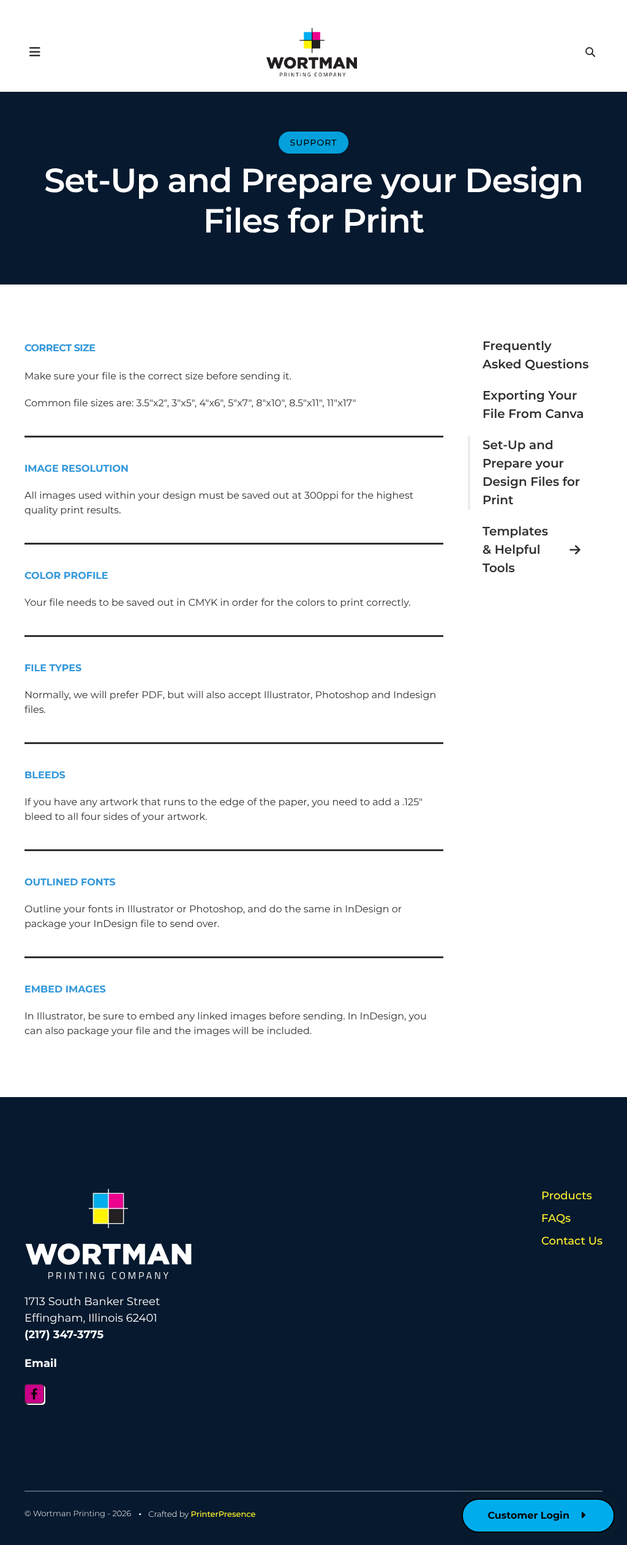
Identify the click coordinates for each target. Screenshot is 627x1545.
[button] (34, 52)
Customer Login (529, 1516)
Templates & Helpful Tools (515, 550)
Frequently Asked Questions (535, 355)
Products (566, 1195)
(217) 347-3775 (63, 1334)
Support (313, 142)
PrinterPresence (223, 1514)
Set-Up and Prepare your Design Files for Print (531, 473)
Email (40, 1363)
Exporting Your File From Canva (533, 405)
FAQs (556, 1218)
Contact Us (572, 1241)
